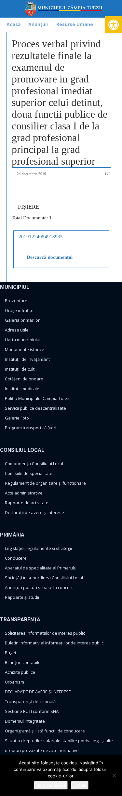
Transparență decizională (30, 701)
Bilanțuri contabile (23, 662)
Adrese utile (17, 330)
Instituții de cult (19, 369)
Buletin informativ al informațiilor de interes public (54, 643)
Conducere (16, 558)
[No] (114, 775)
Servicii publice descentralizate (35, 408)
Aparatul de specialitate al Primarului (41, 568)
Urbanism (14, 682)
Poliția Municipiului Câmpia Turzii (37, 398)
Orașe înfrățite (19, 310)
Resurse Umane (74, 24)
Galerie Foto (17, 418)
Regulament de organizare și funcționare (45, 483)
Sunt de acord (50, 785)
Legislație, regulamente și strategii (38, 548)
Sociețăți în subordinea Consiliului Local (44, 578)
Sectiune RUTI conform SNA (32, 711)
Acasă (13, 24)
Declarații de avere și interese (34, 512)
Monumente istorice (24, 349)
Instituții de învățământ (27, 359)
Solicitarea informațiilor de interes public (45, 633)
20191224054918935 (41, 236)
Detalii (80, 785)
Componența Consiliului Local (34, 463)
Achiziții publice (20, 672)
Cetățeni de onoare (24, 379)
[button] (113, 24)
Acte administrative (24, 493)
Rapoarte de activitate (26, 503)
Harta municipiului (22, 340)
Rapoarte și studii (22, 597)
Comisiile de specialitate (28, 473)
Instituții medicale (22, 388)
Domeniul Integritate (25, 721)
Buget (10, 653)
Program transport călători (30, 428)
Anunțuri (38, 24)
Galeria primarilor (22, 320)
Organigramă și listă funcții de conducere (45, 731)
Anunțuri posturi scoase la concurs (39, 587)
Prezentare (16, 300)
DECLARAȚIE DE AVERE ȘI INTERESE (38, 692)
